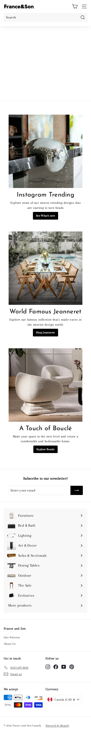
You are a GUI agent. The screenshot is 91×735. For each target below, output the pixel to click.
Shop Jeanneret (45, 332)
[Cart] (75, 6)
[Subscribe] (76, 490)
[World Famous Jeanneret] (45, 268)
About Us (10, 643)
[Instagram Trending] (45, 151)
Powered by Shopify (57, 725)
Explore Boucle (45, 449)
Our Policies (12, 637)
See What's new (45, 215)
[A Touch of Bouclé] (45, 385)
